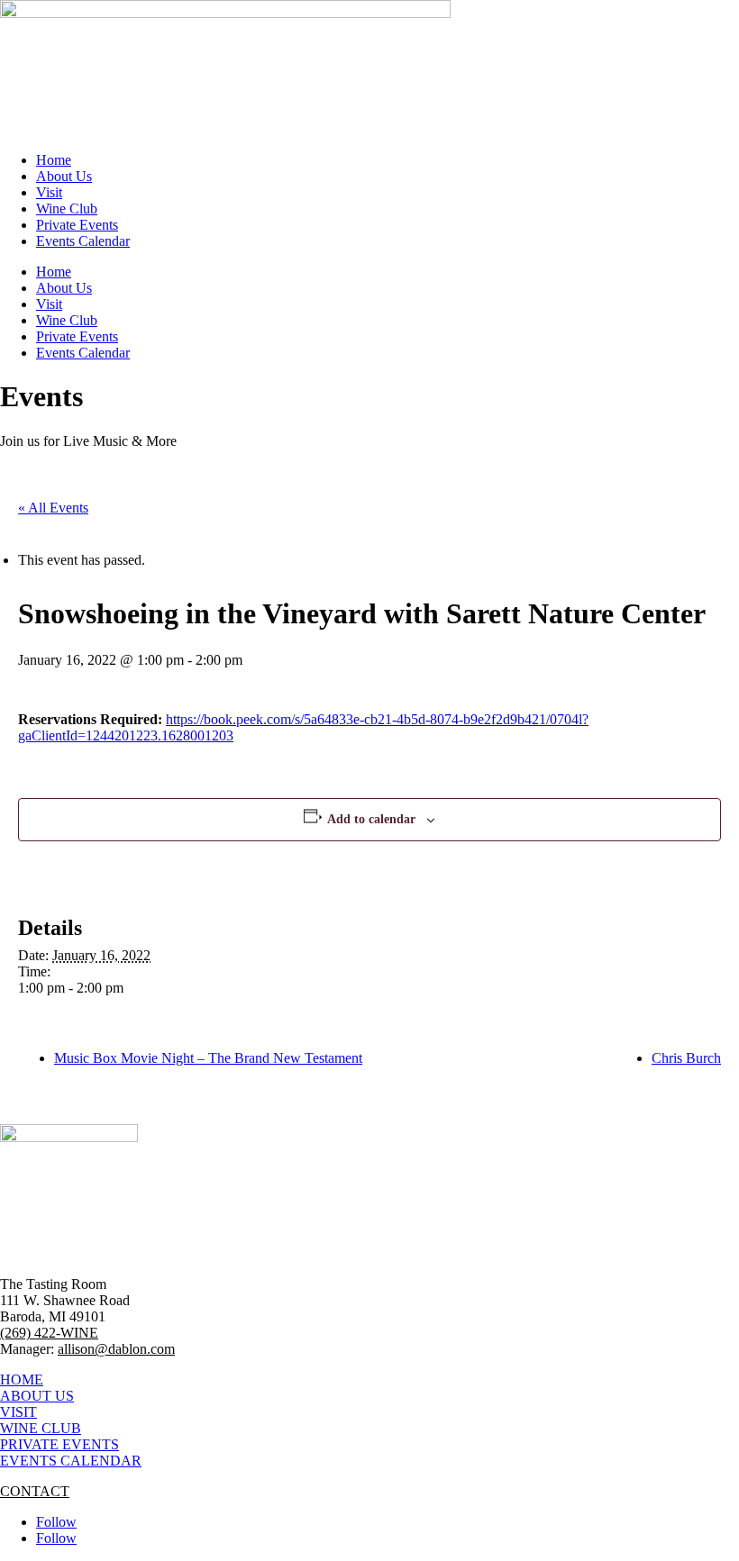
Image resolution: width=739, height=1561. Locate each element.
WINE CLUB (40, 1428)
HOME (21, 1379)
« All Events (53, 507)
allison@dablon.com (116, 1349)
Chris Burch (686, 1058)
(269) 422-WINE (49, 1332)
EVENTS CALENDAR (70, 1460)
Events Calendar (83, 241)
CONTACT (34, 1491)
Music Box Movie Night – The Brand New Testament (208, 1058)
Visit (49, 192)
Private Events (77, 224)
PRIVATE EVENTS (59, 1444)
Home (53, 160)
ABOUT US (37, 1395)
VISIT (18, 1412)
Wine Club (66, 208)
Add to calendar (371, 819)
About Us (64, 176)
